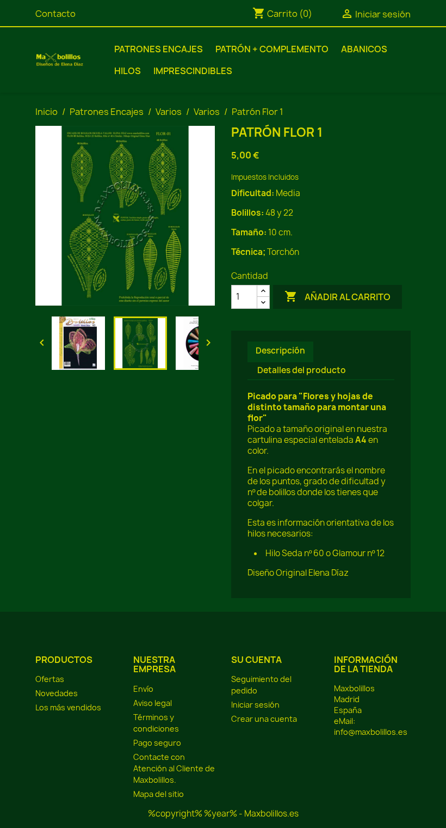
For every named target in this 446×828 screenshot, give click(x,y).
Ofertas (49, 679)
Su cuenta (256, 660)
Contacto (55, 14)
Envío (143, 689)
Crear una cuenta (264, 719)
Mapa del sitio (158, 794)
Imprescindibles (192, 71)
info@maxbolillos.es (370, 732)
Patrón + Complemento (272, 49)
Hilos (127, 71)
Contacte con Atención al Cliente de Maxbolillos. (174, 768)
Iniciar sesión (255, 704)
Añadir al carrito (337, 296)
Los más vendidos (68, 707)
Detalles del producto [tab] (301, 370)
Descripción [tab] (280, 350)
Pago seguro (157, 743)
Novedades (56, 693)
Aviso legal (152, 703)
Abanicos (364, 49)
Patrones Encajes (158, 49)
